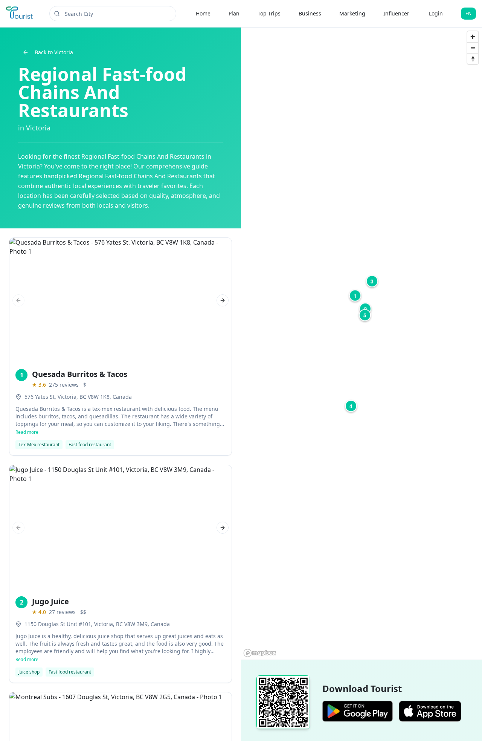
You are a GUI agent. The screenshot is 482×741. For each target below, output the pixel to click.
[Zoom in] (472, 36)
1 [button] (355, 295)
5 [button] (364, 315)
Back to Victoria (54, 52)
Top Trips (269, 13)
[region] (361, 344)
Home (203, 13)
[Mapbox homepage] (259, 653)
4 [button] (350, 406)
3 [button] (372, 281)
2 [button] (365, 308)
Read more (26, 432)
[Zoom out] (472, 47)
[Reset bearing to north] (472, 58)
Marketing (352, 13)
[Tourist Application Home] (20, 13)
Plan (234, 13)
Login (436, 13)
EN (468, 13)
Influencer (396, 13)
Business (310, 13)
